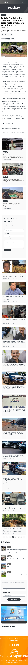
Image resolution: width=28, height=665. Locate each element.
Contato (17, 638)
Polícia (3, 14)
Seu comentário (8, 238)
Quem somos (4, 638)
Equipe (11, 638)
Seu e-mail (7, 233)
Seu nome (7, 227)
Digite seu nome (6, 587)
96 (21, 537)
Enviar (7, 249)
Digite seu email (6, 592)
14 (18, 537)
